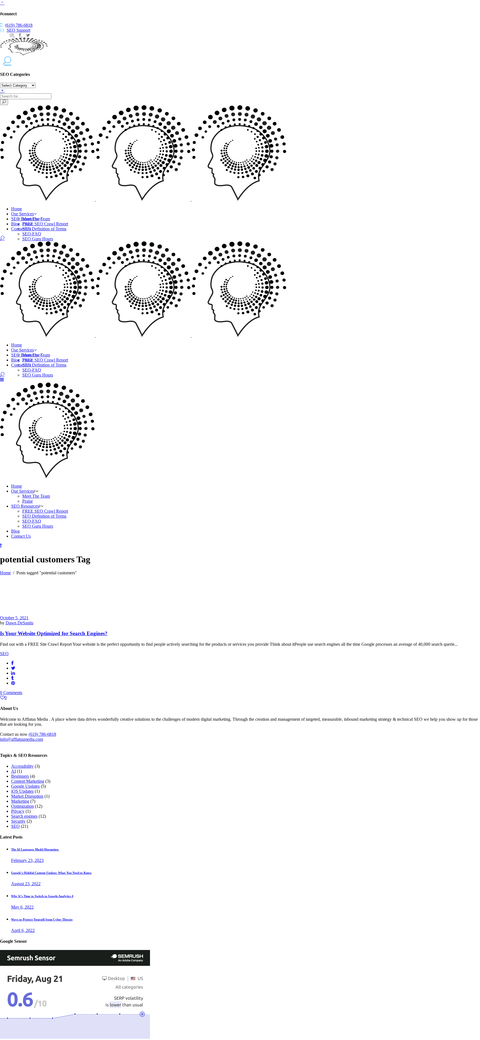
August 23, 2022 (26, 883)
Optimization (22, 806)
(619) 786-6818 (18, 25)
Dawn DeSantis (19, 622)
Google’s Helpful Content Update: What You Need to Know (51, 872)
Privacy (17, 811)
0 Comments (11, 692)
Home (5, 572)
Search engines (24, 816)
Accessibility (22, 766)
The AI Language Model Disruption (35, 849)
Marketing (20, 801)
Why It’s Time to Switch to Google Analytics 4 (42, 896)
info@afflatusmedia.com (21, 739)
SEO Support (18, 30)
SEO (4, 653)
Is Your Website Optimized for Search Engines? (54, 633)
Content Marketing (27, 781)
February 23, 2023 (27, 860)
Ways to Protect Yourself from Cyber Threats (41, 919)
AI (13, 771)
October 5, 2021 (14, 617)
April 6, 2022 (23, 930)
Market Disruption (27, 796)
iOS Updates (22, 791)
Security (18, 821)
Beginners (20, 776)
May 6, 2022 (22, 907)
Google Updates (25, 786)
